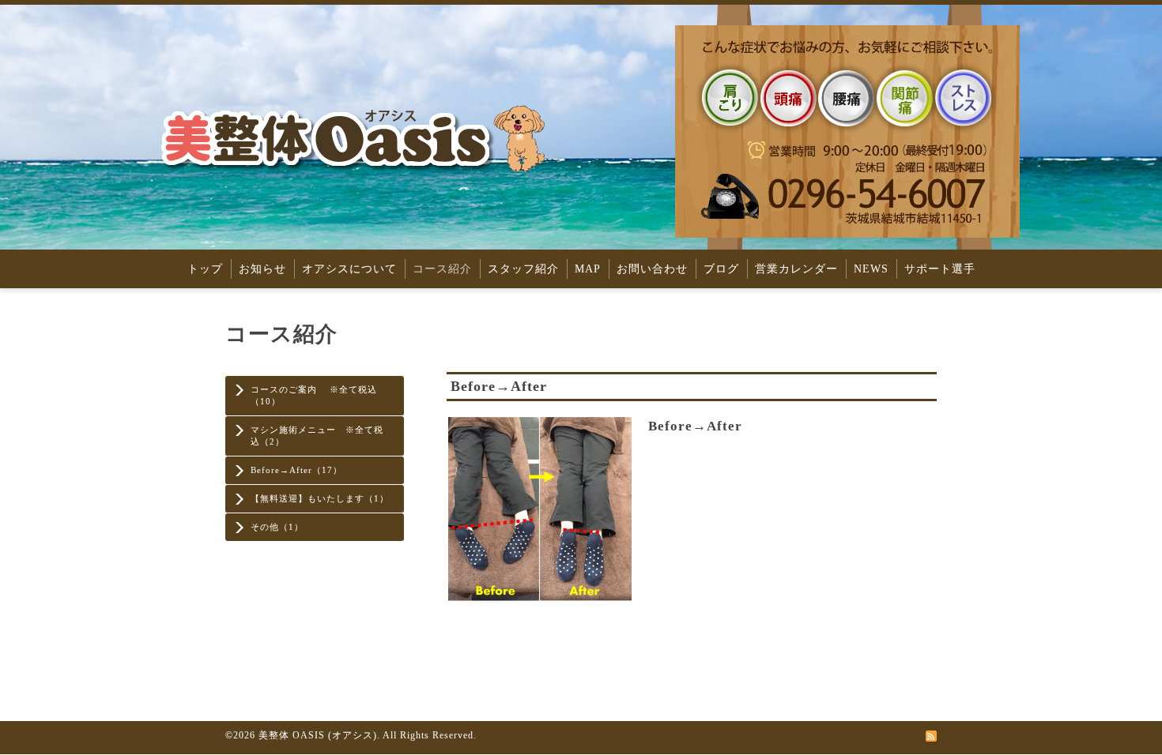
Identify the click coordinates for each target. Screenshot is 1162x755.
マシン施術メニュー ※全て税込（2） (317, 435)
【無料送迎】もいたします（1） (320, 498)
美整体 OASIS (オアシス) (317, 735)
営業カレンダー (796, 269)
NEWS (871, 269)
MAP (588, 269)
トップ (205, 269)
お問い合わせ (652, 269)
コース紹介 (442, 269)
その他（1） (277, 527)
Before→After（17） (296, 470)
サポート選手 (939, 269)
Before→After (695, 426)
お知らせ (262, 269)
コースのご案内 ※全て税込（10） (314, 395)
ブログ (721, 269)
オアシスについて (349, 269)
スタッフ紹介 (523, 269)
